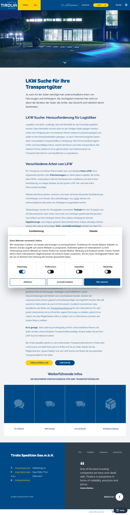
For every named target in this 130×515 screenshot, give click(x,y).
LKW (76, 198)
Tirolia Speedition (9, 5)
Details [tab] (94, 231)
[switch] (50, 271)
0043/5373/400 (20, 468)
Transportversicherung (61, 308)
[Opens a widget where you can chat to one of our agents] (120, 510)
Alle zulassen (102, 282)
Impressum (103, 452)
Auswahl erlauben (65, 282)
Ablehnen (28, 282)
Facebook (119, 496)
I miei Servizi (85, 5)
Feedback (90, 452)
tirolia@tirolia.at (20, 480)
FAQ (79, 452)
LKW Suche (65, 363)
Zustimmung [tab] (36, 231)
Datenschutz (117, 452)
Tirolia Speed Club (39, 363)
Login (99, 5)
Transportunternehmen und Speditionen (44, 288)
